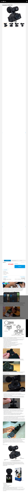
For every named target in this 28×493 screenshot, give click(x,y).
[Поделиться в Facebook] (7, 283)
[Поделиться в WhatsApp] (6, 283)
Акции (6, 324)
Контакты (14, 326)
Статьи (9, 324)
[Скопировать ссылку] (3, 283)
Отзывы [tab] (21, 260)
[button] (25, 226)
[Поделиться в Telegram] (4, 283)
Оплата (20, 324)
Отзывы (23, 324)
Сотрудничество (13, 324)
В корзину (19, 266)
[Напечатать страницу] (9, 283)
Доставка (17, 324)
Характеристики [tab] (14, 260)
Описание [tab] (7, 260)
